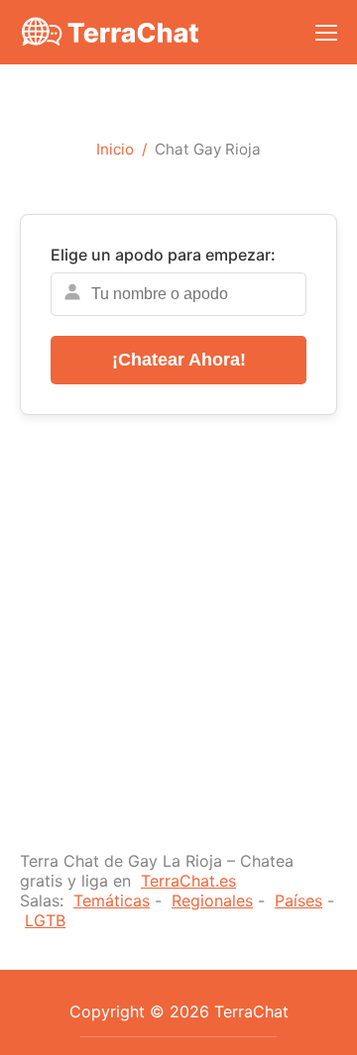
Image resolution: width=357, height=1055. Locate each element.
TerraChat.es (188, 881)
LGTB (45, 920)
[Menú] (326, 33)
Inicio (115, 149)
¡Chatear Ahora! (179, 359)
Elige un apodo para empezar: (163, 254)
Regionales (212, 900)
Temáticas (111, 900)
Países (298, 900)
